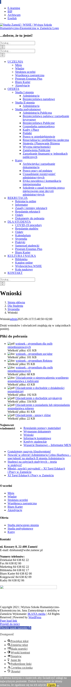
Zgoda (51, 685)
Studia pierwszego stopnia (23, 525)
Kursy (11, 532)
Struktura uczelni (18, 500)
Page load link (8, 620)
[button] (15, 627)
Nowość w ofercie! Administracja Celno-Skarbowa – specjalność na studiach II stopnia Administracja (39, 456)
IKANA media (36, 613)
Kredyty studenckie (35, 441)
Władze (12, 496)
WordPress (34, 617)
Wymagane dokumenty (37, 431)
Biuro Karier (15, 506)
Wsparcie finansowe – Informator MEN (47, 445)
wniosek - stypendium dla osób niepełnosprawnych (30, 345)
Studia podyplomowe (20, 528)
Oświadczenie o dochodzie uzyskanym (38, 398)
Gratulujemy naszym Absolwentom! (29, 451)
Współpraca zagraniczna (22, 503)
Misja (11, 493)
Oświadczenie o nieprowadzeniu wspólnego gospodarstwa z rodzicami (38, 379)
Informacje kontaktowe (37, 438)
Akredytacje (15, 510)
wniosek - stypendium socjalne (34, 353)
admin (13, 319)
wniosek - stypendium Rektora (34, 360)
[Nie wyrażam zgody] (57, 685)
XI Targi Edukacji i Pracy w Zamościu (31, 475)
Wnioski (28, 434)
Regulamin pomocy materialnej (42, 428)
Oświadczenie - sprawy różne (33, 415)
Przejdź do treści (10, 624)
